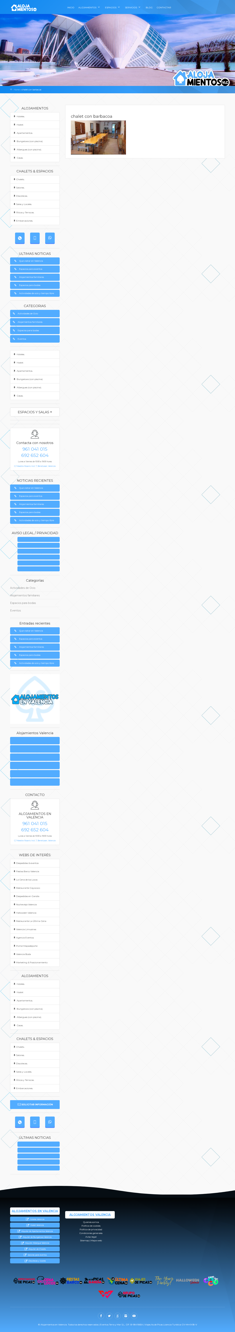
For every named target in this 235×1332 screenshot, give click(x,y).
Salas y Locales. (24, 204)
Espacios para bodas (29, 285)
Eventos (22, 338)
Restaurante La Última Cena (31, 921)
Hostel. (20, 124)
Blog (149, 7)
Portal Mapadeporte (26, 945)
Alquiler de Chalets (37, 1249)
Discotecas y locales (37, 1261)
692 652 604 (35, 455)
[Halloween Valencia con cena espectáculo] (187, 1281)
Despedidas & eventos (27, 863)
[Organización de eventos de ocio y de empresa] (129, 1294)
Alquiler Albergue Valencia (37, 1243)
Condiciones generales (40, 557)
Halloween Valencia (26, 912)
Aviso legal (40, 563)
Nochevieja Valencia (26, 904)
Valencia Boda (23, 954)
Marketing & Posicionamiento (32, 962)
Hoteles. (20, 116)
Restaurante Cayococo (28, 888)
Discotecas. (22, 195)
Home (17, 89)
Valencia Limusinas (26, 929)
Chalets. (20, 179)
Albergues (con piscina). (29, 149)
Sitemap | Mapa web (40, 569)
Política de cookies (23, 748)
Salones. (20, 187)
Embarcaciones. (24, 220)
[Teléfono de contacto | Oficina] (20, 238)
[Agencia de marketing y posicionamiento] (106, 1294)
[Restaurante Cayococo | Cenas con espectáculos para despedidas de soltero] (211, 1281)
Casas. (19, 157)
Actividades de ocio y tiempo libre (36, 293)
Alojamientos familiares (31, 277)
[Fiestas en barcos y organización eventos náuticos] (71, 1281)
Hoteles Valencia (36, 1219)
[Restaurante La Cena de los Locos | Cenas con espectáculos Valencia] (47, 1281)
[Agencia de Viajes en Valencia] (141, 1281)
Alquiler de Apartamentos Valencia (37, 1231)
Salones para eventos (36, 1255)
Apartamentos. (24, 133)
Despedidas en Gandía (27, 896)
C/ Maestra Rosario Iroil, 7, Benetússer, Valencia (35, 466)
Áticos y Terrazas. (25, 212)
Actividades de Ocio (28, 313)
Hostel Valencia (37, 1225)
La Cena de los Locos (26, 879)
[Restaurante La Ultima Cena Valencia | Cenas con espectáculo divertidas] (117, 1281)
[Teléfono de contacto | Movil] (35, 238)
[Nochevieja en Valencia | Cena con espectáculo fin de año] (164, 1281)
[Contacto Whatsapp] (50, 238)
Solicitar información (37, 1104)
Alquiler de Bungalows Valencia (36, 1237)
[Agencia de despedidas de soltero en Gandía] (94, 1281)
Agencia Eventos (25, 937)
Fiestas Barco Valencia (27, 871)
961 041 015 (34, 449)
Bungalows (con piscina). (29, 141)
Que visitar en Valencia (31, 260)
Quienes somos (40, 539)
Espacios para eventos (30, 269)
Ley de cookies (39, 545)
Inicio (70, 7)
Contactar (164, 7)
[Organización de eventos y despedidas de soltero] (24, 1281)
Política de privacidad (40, 551)
